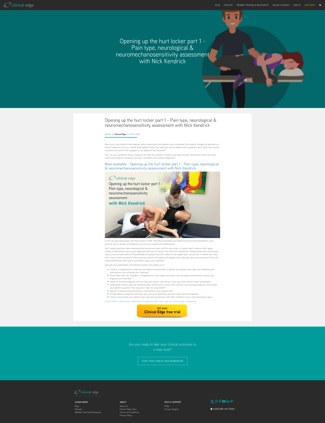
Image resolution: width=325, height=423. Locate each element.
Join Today (309, 5)
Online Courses (281, 5)
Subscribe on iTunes (223, 408)
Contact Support (171, 409)
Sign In (296, 5)
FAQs (166, 406)
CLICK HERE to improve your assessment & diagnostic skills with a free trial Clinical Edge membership (150, 301)
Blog (217, 5)
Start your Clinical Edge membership (162, 361)
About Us (124, 406)
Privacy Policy (126, 415)
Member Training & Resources (253, 5)
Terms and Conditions (129, 412)
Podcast (228, 5)
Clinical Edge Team (128, 409)
